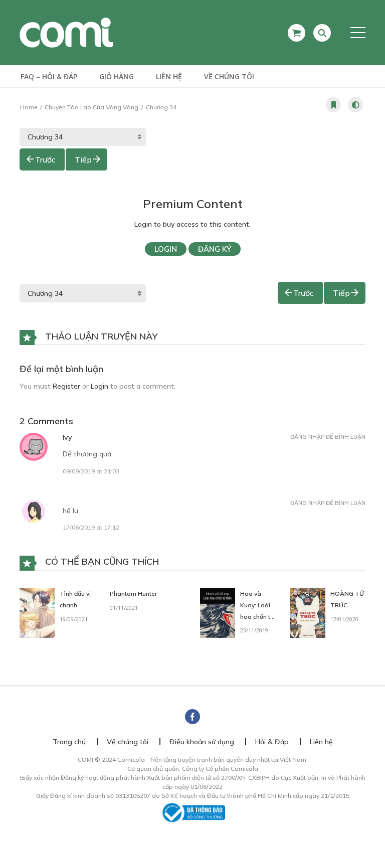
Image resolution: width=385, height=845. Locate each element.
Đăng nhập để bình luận (327, 436)
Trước (45, 159)
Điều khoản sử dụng (201, 741)
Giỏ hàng (116, 76)
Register (66, 386)
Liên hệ (169, 76)
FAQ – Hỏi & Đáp (49, 76)
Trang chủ (69, 741)
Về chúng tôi (229, 76)
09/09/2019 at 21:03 (91, 471)
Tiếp (83, 159)
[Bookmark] (333, 104)
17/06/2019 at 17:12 (91, 527)
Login (165, 249)
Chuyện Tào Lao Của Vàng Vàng (91, 107)
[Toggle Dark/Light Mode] (355, 104)
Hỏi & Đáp (272, 741)
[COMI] (66, 32)
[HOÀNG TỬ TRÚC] (307, 612)
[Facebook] (192, 716)
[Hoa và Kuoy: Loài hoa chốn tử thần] (217, 612)
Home (28, 107)
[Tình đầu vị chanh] (37, 612)
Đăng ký (214, 249)
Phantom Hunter (133, 593)
